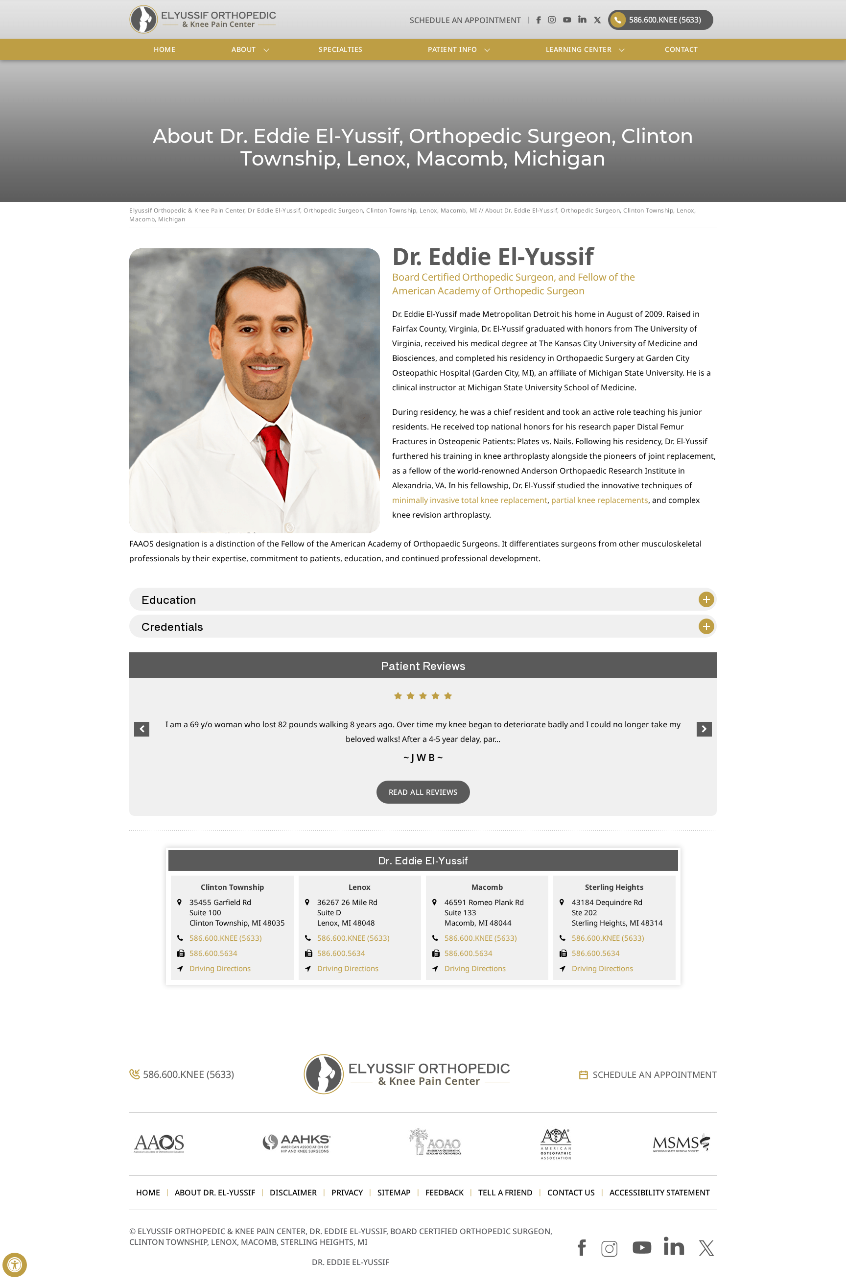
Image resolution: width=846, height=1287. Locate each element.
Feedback (444, 1193)
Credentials (172, 626)
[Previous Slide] (141, 729)
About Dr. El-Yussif (215, 1193)
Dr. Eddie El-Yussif (350, 1262)
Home (164, 49)
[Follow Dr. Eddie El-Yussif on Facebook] (537, 19)
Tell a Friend (505, 1193)
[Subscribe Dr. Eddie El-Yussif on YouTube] (567, 19)
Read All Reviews (423, 792)
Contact (681, 49)
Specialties (341, 49)
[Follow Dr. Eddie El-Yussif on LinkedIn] (582, 19)
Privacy (347, 1193)
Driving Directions (220, 968)
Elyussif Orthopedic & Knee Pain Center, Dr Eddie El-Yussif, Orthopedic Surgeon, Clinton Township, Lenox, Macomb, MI (303, 210)
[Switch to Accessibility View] (14, 1265)
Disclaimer (293, 1193)
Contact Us (571, 1193)
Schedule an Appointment (465, 20)
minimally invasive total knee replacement (469, 500)
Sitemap (394, 1193)
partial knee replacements (599, 500)
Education (168, 599)
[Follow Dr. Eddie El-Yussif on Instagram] (552, 19)
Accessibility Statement (660, 1193)
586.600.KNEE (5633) (665, 19)
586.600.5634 (213, 953)
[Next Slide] (704, 729)
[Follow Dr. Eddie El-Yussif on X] (597, 19)
